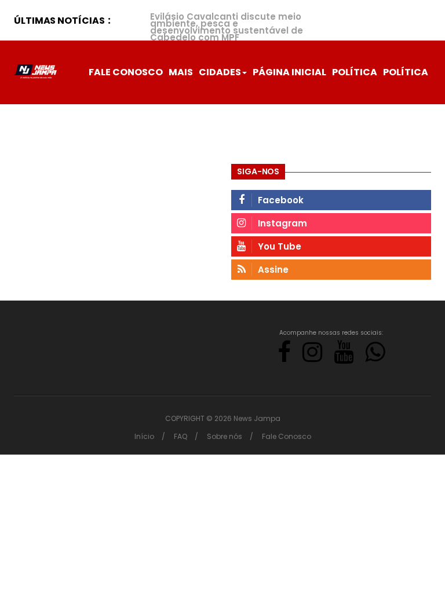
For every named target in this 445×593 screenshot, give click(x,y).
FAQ (180, 436)
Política (354, 72)
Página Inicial (289, 72)
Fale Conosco (126, 72)
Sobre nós (224, 436)
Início (144, 436)
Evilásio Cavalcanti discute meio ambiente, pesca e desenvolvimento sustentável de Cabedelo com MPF (226, 26)
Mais (181, 72)
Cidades (220, 72)
